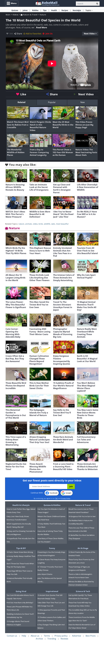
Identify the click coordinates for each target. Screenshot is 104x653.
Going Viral (21, 591)
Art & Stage (83, 548)
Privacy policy (61, 635)
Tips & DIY (21, 548)
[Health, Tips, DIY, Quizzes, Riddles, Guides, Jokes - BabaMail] (47, 3)
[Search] (97, 3)
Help (24, 635)
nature (21, 224)
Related (21, 102)
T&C (56, 498)
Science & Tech (83, 591)
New (82, 102)
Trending (51, 638)
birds (41, 224)
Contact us (12, 635)
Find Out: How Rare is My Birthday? (20, 602)
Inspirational (52, 591)
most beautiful (62, 224)
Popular (52, 102)
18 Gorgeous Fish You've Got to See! (82, 516)
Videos (16, 14)
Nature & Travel (30, 14)
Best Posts (91, 635)
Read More (41, 27)
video (35, 224)
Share (19, 33)
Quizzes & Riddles (52, 505)
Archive (39, 638)
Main (8, 14)
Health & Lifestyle (21, 505)
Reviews (64, 638)
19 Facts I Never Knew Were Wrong (20, 552)
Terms (47, 635)
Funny (52, 548)
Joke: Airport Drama (45, 574)
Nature (43, 14)
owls (53, 224)
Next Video (89, 33)
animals (28, 224)
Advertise (76, 635)
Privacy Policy (65, 498)
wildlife (47, 224)
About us (35, 635)
